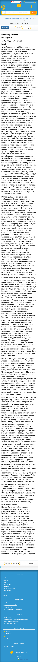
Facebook (8, 633)
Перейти (30, 563)
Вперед (26, 28)
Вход (18, 6)
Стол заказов (7, 590)
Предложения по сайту (10, 605)
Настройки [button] (5, 27)
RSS (7, 638)
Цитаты (6, 593)
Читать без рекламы (9, 588)
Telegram (8, 636)
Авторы (6, 580)
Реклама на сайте (9, 646)
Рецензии (6, 586)
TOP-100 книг (7, 584)
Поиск (33, 13)
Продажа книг (7, 617)
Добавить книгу (16, 2)
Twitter (7, 635)
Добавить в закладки (30, 2)
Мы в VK (8, 631)
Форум (5, 595)
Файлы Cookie (8, 607)
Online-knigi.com (20, 652)
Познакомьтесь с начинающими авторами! (16, 619)
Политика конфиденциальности (13, 609)
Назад (18, 28)
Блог (5, 582)
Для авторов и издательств (11, 621)
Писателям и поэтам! (10, 623)
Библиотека (7, 578)
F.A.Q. (5, 603)
